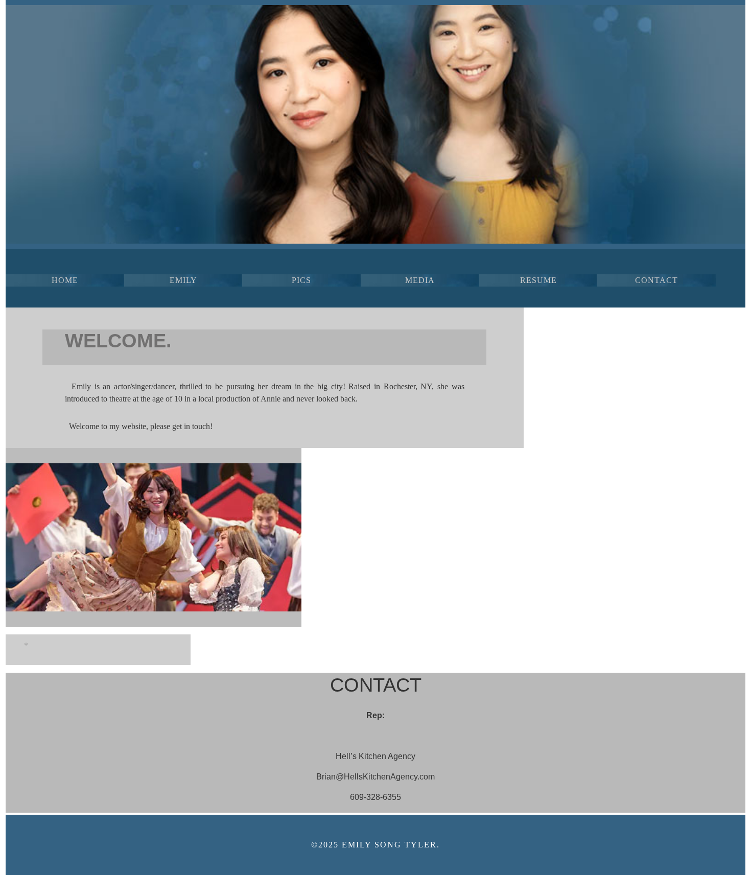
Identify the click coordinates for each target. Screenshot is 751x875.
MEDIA (420, 280)
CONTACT (656, 280)
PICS (301, 280)
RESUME (538, 280)
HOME (65, 280)
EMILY (183, 280)
